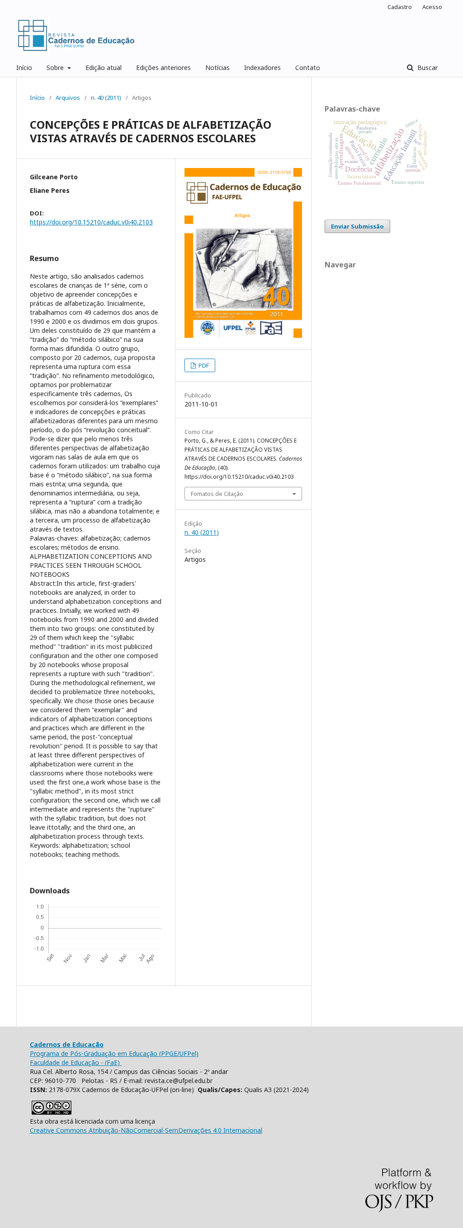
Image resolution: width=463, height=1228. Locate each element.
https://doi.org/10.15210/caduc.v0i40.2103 (91, 222)
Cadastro (399, 7)
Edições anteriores (163, 67)
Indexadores (262, 67)
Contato (307, 67)
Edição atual (103, 67)
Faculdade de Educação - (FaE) (76, 1062)
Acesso (432, 7)
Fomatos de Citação (217, 494)
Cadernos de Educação (67, 1044)
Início (24, 67)
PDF (203, 365)
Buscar (427, 67)
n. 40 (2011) (106, 97)
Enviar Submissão (357, 226)
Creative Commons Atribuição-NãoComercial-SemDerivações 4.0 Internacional (146, 1130)
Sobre (56, 67)
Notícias (217, 67)
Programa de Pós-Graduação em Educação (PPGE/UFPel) (114, 1053)
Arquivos (68, 97)
